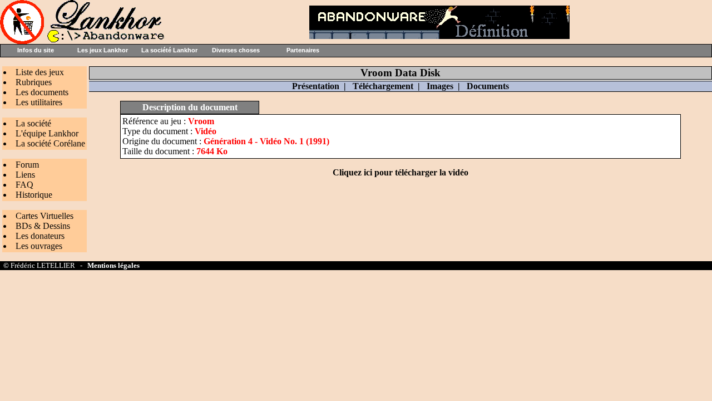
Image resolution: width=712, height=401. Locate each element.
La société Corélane (50, 143)
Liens (25, 174)
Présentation (315, 86)
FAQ (24, 184)
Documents (488, 86)
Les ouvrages (39, 246)
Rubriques (34, 82)
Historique (34, 194)
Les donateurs (40, 236)
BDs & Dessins (43, 226)
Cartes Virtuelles (44, 216)
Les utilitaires (39, 102)
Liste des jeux (40, 72)
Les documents (42, 92)
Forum (27, 164)
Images (440, 86)
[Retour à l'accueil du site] (83, 41)
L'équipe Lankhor (47, 133)
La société (33, 123)
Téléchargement (383, 86)
